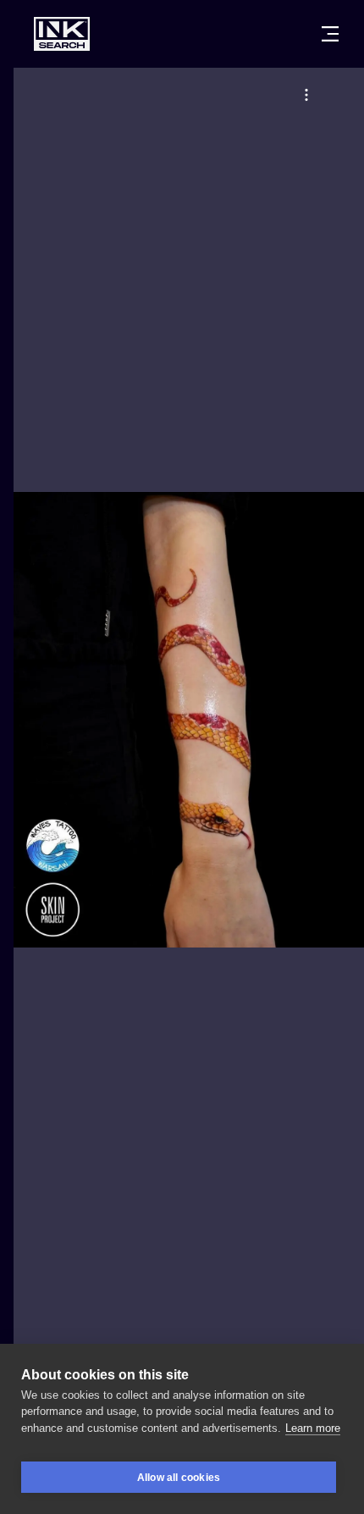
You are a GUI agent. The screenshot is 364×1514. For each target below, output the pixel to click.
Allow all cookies (178, 1478)
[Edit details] (306, 95)
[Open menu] (330, 34)
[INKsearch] (62, 34)
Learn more (312, 1428)
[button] (306, 95)
